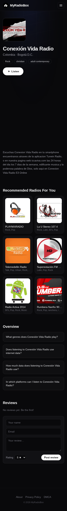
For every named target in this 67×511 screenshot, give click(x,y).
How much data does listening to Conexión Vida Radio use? (33, 367)
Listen (15, 71)
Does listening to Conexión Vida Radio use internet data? (30, 351)
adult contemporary (40, 61)
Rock (7, 61)
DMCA (47, 497)
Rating (9, 457)
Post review (51, 457)
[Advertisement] (33, 111)
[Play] (25, 203)
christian (20, 61)
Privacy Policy (33, 497)
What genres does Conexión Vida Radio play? (32, 336)
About (19, 497)
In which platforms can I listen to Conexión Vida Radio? (32, 383)
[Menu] (61, 5)
